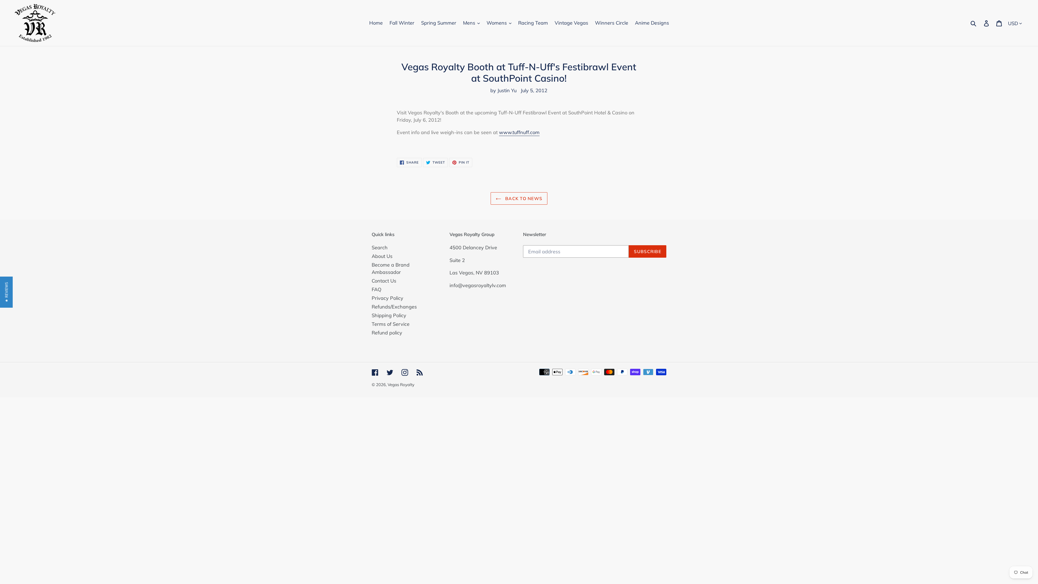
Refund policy (387, 333)
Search (380, 247)
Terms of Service (391, 324)
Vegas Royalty (401, 384)
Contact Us (384, 281)
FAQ (376, 289)
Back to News (523, 198)
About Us (382, 256)
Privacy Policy (387, 298)
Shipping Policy (389, 315)
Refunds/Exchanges (394, 307)
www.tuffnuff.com (519, 132)
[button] (6, 292)
